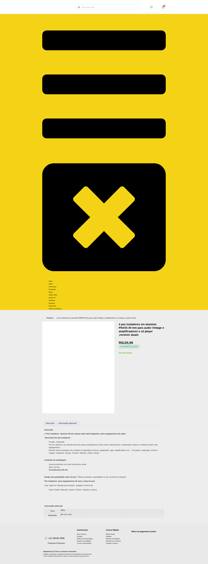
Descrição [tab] (50, 423)
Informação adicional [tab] (67, 423)
